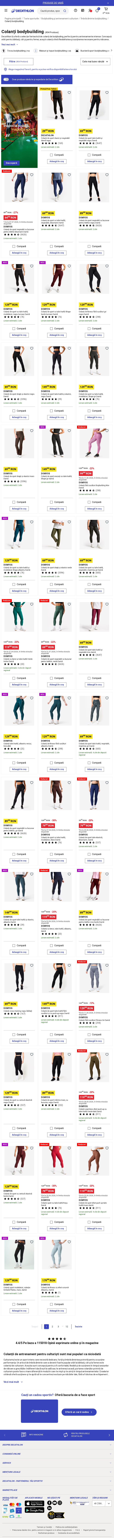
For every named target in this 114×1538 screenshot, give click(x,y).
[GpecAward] (56, 1518)
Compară (59, 154)
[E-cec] (19, 1512)
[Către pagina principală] (22, 10)
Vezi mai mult (8, 44)
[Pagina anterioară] (4, 1435)
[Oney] (5, 1516)
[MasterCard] (12, 1505)
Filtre (18, 61)
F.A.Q (78, 1530)
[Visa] (5, 1505)
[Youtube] (54, 1503)
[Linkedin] (49, 1509)
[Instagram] (60, 1503)
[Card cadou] (12, 1511)
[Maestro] (19, 1505)
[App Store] (34, 1505)
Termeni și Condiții (44, 1527)
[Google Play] (34, 1511)
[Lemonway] (19, 1516)
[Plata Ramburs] (12, 1517)
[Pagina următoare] (109, 1435)
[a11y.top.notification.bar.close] (108, 2)
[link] (11, 163)
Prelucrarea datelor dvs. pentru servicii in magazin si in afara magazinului (42, 1530)
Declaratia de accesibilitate (69, 1533)
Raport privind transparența (94, 1530)
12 (67, 1326)
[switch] (6, 79)
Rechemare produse (46, 1533)
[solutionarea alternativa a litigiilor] (79, 1504)
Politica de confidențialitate (66, 1527)
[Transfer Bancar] (5, 1512)
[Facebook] (49, 1503)
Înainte (78, 1326)
